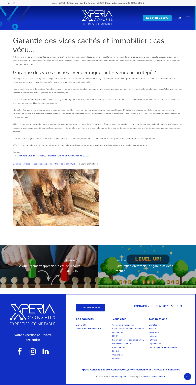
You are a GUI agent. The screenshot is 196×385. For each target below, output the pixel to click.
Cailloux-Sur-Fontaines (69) (88, 328)
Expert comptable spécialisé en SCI (128, 340)
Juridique (153, 336)
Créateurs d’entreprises (123, 325)
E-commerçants (119, 347)
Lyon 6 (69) (81, 325)
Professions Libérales (122, 343)
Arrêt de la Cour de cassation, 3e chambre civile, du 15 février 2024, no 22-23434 (54, 155)
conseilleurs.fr (158, 376)
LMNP (115, 336)
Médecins (116, 358)
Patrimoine (154, 340)
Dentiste (116, 351)
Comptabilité (154, 325)
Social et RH (154, 332)
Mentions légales (119, 376)
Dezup (147, 376)
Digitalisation (155, 343)
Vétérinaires (117, 354)
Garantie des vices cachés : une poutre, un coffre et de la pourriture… (44, 163)
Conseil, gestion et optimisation (163, 347)
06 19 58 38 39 (135, 3)
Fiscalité (152, 328)
